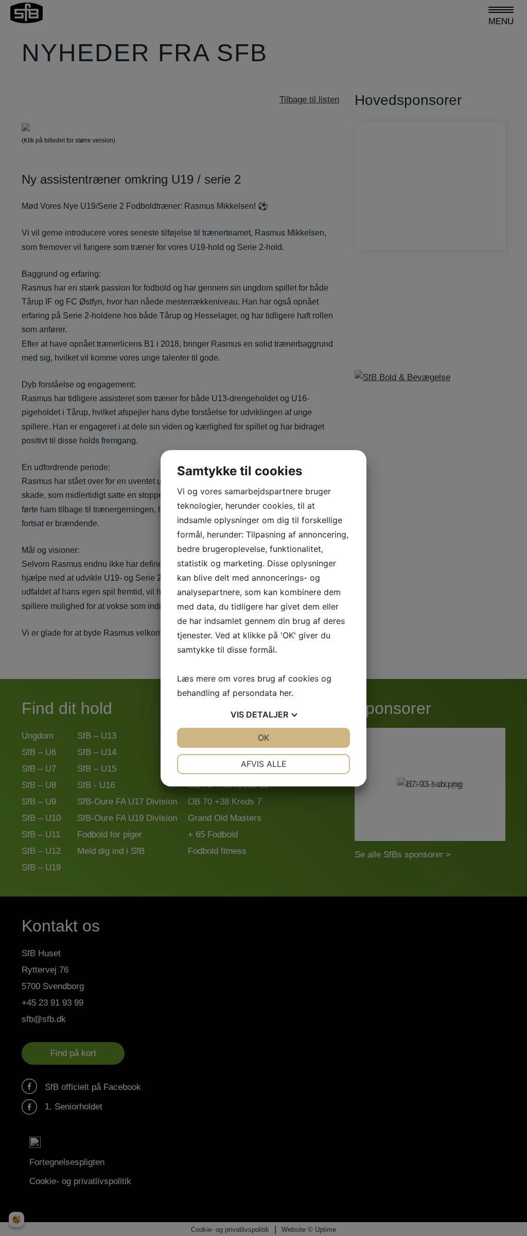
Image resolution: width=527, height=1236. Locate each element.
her (285, 693)
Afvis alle (264, 764)
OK (263, 737)
